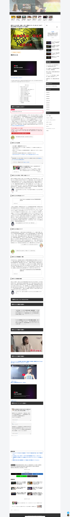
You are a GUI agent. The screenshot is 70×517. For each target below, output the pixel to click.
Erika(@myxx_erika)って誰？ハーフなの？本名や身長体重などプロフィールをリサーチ (27, 455)
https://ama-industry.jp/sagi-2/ (16, 77)
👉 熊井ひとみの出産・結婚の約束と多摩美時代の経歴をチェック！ (21, 133)
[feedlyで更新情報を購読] (52, 37)
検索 (46, 25)
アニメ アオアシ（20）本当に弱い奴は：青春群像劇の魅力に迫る (52, 66)
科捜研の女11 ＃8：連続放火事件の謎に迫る (52, 79)
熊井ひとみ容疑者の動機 (24, 94)
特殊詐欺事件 (19, 466)
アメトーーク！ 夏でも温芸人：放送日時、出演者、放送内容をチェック (52, 76)
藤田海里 (38, 466)
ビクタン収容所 (20, 467)
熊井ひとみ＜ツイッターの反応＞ (25, 101)
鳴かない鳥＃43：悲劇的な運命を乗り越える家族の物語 (52, 72)
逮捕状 (28, 466)
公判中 (34, 466)
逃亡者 (15, 466)
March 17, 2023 (26, 162)
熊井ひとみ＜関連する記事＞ (24, 97)
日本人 (25, 466)
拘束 (16, 467)
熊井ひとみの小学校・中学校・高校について (27, 89)
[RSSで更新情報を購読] (53, 37)
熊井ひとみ (31, 466)
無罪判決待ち (13, 467)
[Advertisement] (27, 444)
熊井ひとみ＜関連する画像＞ (24, 98)
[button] (32, 476)
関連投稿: (22, 102)
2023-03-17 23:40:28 (14, 433)
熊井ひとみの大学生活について (25, 90)
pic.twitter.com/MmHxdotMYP (19, 159)
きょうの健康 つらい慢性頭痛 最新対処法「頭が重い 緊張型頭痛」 (52, 69)
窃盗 (22, 466)
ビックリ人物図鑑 (25, 467)
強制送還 (13, 466)
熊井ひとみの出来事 (24, 88)
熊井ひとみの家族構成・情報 (25, 93)
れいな (53, 31)
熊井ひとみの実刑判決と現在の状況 (18, 125)
